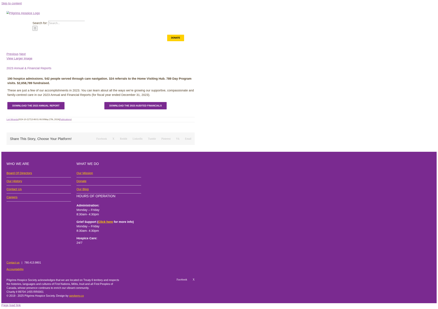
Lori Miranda (12, 119)
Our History (14, 181)
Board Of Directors (19, 173)
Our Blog (82, 189)
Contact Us (14, 189)
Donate (81, 181)
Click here (105, 222)
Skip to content (11, 3)
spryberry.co (76, 295)
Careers (12, 197)
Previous (12, 54)
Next (22, 54)
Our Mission (84, 173)
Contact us (13, 262)
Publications (65, 119)
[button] (189, 38)
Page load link (11, 305)
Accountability (15, 269)
